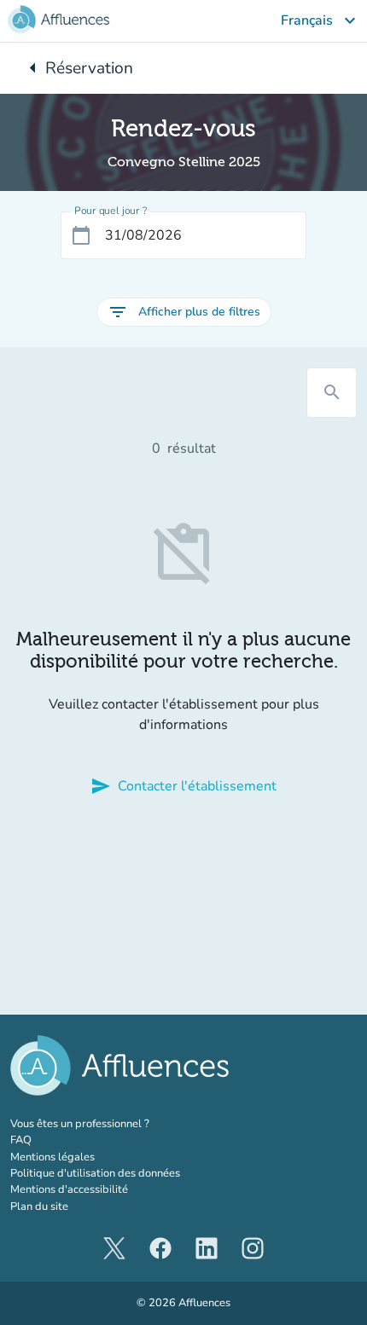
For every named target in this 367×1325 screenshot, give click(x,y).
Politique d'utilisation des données (95, 1173)
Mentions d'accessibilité (69, 1189)
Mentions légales (52, 1157)
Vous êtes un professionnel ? (117, 1123)
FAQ (21, 1140)
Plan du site (39, 1206)
